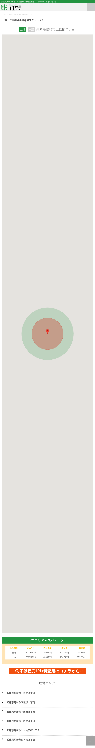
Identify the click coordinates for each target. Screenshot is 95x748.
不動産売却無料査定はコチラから (50, 671)
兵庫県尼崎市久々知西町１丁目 (23, 730)
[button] (47, 331)
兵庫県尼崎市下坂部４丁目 (21, 721)
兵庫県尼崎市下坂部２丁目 (21, 712)
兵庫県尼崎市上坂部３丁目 (21, 693)
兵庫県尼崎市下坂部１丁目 (21, 702)
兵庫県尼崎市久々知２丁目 (21, 739)
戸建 (31, 29)
